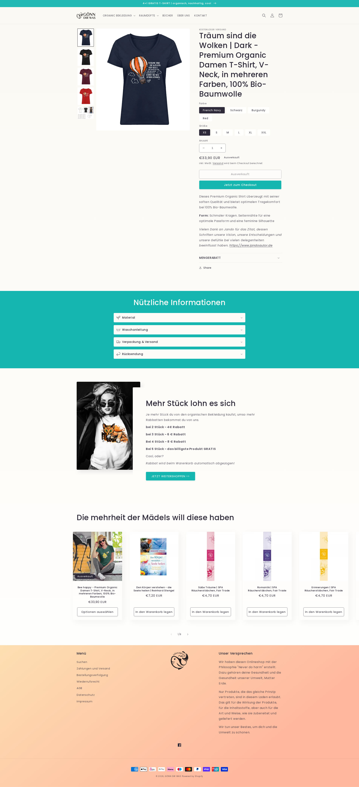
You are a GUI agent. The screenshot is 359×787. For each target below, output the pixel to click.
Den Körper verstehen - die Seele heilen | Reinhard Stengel (154, 589)
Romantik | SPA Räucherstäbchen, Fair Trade (267, 589)
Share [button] (207, 268)
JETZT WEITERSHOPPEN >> (170, 476)
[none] (85, 38)
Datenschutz (86, 695)
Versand (218, 163)
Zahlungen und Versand (93, 668)
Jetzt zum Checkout (240, 185)
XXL (263, 132)
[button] (119, 15)
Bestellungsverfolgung (92, 675)
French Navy (212, 110)
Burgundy (259, 110)
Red (205, 118)
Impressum (84, 701)
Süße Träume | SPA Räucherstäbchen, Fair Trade (210, 589)
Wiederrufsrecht (88, 681)
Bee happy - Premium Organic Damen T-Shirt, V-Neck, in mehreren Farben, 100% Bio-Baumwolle (97, 592)
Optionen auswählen (97, 612)
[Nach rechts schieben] (188, 634)
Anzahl (203, 140)
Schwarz (236, 110)
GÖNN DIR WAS (173, 776)
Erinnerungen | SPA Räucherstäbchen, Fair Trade (324, 589)
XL (250, 132)
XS (204, 132)
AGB (79, 688)
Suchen (82, 662)
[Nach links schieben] (171, 634)
